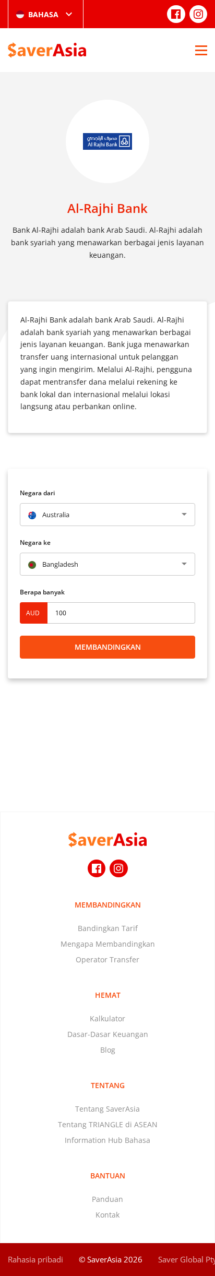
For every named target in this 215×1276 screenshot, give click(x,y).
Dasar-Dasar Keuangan (107, 1034)
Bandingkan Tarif (108, 928)
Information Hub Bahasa (107, 1140)
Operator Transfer (107, 959)
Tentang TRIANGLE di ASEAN (108, 1124)
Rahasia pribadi (35, 1259)
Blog (107, 1050)
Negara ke (35, 542)
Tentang (108, 1085)
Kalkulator (107, 1018)
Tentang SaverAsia (107, 1109)
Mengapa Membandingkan (108, 944)
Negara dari (37, 492)
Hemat (108, 995)
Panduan (107, 1199)
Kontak (107, 1215)
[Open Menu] (201, 50)
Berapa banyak (42, 592)
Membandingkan (108, 647)
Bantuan (107, 1175)
